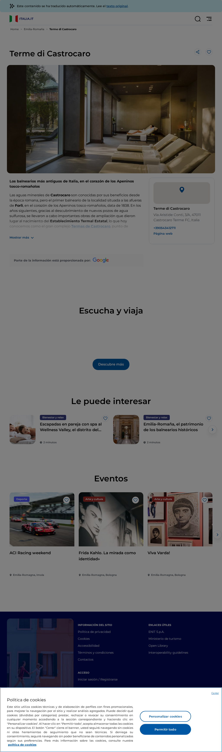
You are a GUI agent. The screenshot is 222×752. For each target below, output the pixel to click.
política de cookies (22, 744)
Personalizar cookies (165, 716)
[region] (111, 719)
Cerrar (215, 693)
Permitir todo (165, 729)
